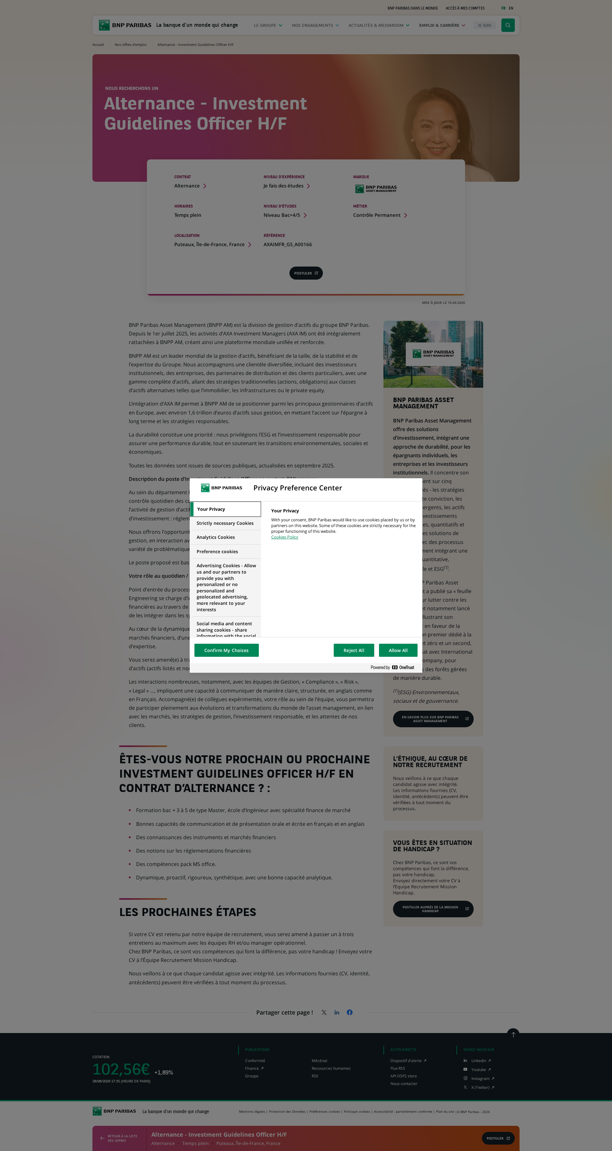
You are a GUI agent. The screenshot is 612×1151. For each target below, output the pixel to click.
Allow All (398, 650)
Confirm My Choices (226, 650)
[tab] (225, 509)
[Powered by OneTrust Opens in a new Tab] (395, 668)
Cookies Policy (284, 537)
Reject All (354, 650)
